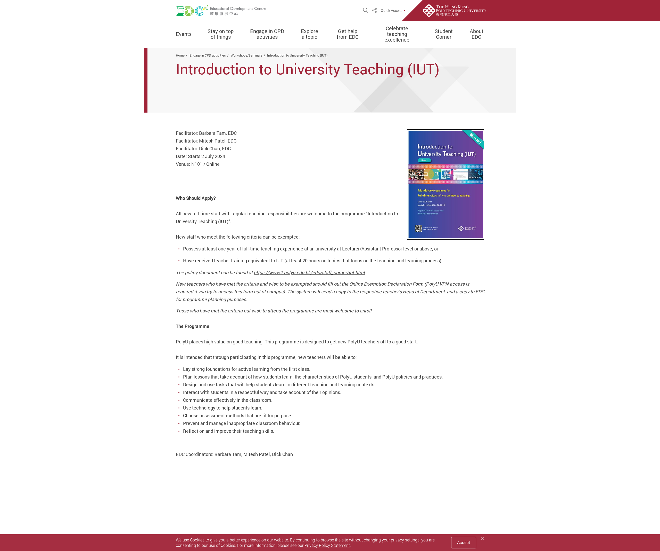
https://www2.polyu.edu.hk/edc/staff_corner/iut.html (309, 272)
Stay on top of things (221, 34)
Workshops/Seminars (246, 55)
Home (180, 55)
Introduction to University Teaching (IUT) (297, 55)
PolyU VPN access (445, 284)
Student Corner (444, 34)
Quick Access (391, 11)
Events (184, 34)
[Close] (482, 538)
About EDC (476, 34)
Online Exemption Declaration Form (386, 284)
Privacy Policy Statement (327, 545)
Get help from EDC (348, 34)
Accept (463, 542)
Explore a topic (309, 34)
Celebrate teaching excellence (396, 34)
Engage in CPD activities (267, 34)
